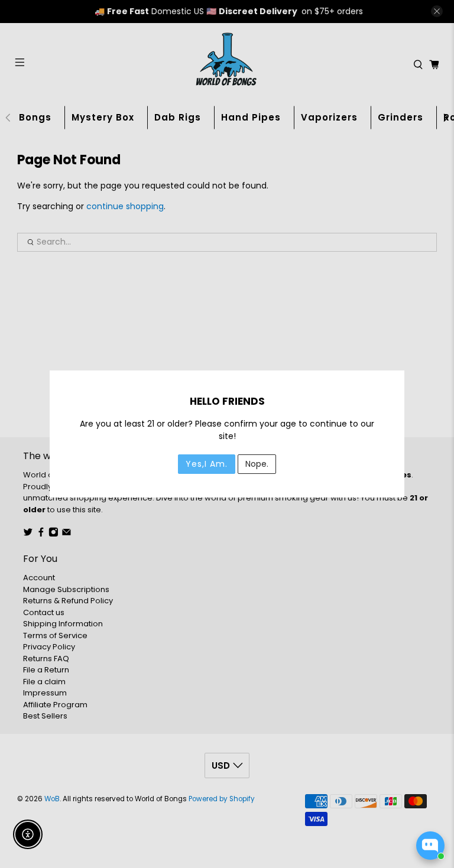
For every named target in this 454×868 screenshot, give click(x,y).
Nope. (256, 464)
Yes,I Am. (207, 464)
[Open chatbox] (430, 845)
